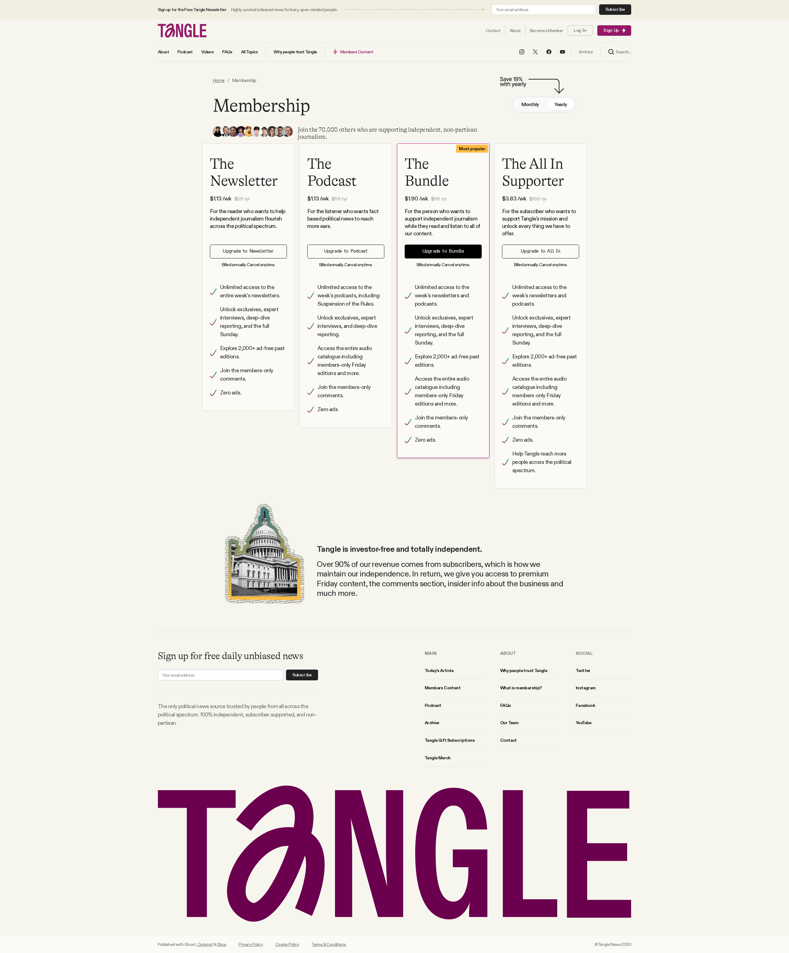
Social (584, 653)
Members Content (442, 688)
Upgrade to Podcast (346, 251)
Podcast (433, 705)
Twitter (583, 670)
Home (219, 80)
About (508, 653)
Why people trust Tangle (523, 670)
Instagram (586, 688)
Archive (432, 722)
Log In (580, 30)
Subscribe (615, 9)
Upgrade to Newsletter (248, 251)
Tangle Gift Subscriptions (450, 740)
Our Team (509, 722)
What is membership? (521, 688)
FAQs (505, 705)
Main (431, 653)
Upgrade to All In (540, 251)
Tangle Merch (438, 758)
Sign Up (611, 30)
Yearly (560, 104)
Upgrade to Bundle (443, 251)
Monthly (530, 104)
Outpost (205, 944)
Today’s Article (439, 670)
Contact (508, 740)
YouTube (583, 722)
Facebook (585, 705)
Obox (222, 944)
